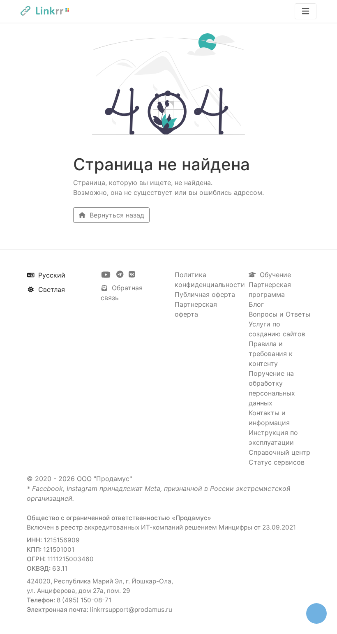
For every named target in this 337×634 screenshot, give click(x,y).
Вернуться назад (116, 215)
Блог (256, 304)
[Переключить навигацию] (305, 11)
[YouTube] (107, 275)
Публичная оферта (205, 294)
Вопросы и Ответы (279, 314)
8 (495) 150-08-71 (84, 600)
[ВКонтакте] (132, 275)
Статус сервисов (277, 462)
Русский (50, 275)
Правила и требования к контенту (271, 354)
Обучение (274, 275)
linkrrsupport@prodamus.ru (131, 609)
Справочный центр (279, 452)
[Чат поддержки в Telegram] (120, 275)
